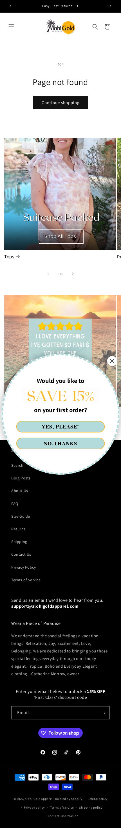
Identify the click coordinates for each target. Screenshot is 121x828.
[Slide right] (73, 274)
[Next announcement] (110, 6)
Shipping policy (90, 807)
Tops (9, 256)
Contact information (63, 816)
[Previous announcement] (10, 6)
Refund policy (97, 799)
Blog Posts (21, 478)
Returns (18, 528)
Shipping (19, 541)
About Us (19, 490)
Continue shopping (61, 102)
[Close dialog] (112, 361)
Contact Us (21, 554)
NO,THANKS (60, 443)
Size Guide (20, 516)
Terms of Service (26, 579)
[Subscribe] (103, 712)
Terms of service (62, 807)
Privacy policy (34, 807)
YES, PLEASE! (60, 426)
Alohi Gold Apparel (39, 799)
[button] (11, 27)
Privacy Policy (23, 567)
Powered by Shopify (67, 799)
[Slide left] (48, 274)
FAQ (14, 503)
